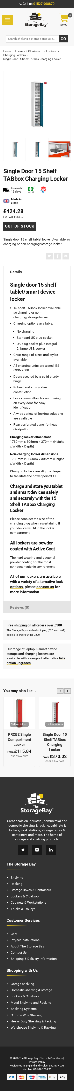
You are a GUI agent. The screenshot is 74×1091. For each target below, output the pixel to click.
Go (63, 38)
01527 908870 (43, 4)
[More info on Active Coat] (31, 190)
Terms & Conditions (51, 1058)
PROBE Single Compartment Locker (19, 739)
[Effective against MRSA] (43, 190)
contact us (45, 586)
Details (16, 272)
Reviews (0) (19, 607)
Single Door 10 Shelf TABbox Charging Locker (55, 742)
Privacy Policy (37, 1061)
